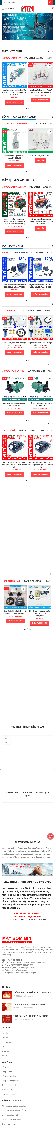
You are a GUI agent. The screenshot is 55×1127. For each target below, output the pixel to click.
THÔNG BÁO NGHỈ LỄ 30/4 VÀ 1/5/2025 (29, 1004)
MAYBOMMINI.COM (12, 888)
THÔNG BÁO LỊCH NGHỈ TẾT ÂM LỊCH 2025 (30, 1016)
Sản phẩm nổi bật (9, 1076)
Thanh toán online (9, 1124)
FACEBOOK (13, 919)
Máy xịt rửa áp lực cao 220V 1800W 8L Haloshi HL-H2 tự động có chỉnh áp (41, 221)
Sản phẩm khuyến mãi (10, 1081)
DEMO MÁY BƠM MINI (37, 919)
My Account (6, 1042)
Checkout (5, 1051)
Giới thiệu (6, 1033)
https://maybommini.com (21, 970)
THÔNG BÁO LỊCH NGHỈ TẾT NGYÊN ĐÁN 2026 (32, 992)
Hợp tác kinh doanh (10, 1094)
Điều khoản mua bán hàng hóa (14, 1106)
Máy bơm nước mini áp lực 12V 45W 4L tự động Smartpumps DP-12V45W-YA (14, 92)
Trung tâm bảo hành (10, 1085)
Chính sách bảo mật (10, 1115)
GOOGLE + (23, 919)
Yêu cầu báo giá (8, 1090)
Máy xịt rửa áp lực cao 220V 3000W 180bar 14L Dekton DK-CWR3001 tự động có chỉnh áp (14, 221)
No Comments (28, 996)
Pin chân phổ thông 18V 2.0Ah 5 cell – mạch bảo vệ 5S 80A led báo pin (40, 464)
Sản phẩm (6, 1067)
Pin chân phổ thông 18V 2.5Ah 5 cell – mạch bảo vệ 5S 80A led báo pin (14, 464)
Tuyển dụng (6, 1055)
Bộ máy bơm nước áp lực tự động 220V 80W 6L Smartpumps (39, 613)
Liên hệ (5, 1037)
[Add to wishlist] (23, 66)
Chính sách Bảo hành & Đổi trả (14, 1110)
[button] (14, 102)
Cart (3, 1046)
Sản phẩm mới (7, 1072)
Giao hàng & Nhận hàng (11, 1119)
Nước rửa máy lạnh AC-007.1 (40, 156)
